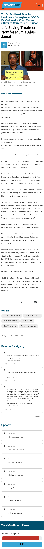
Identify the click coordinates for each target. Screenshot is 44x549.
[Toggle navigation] (39, 5)
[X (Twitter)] (39, 525)
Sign (22, 544)
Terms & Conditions (10, 525)
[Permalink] (15, 364)
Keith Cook (12, 46)
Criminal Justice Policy (32, 316)
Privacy (25, 525)
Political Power (27, 321)
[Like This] (6, 364)
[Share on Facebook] (8, 302)
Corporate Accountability (12, 316)
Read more (38, 416)
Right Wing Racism (10, 326)
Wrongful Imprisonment (28, 326)
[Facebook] (34, 525)
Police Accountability (10, 321)
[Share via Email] (36, 302)
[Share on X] (22, 302)
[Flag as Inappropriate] (10, 364)
